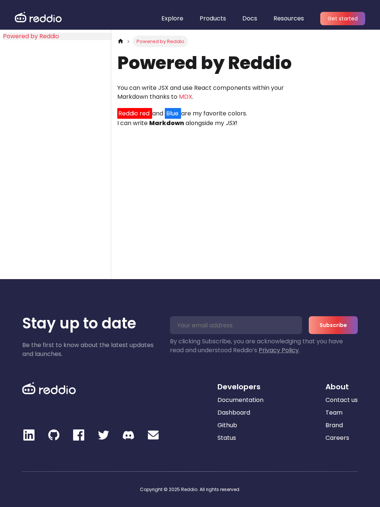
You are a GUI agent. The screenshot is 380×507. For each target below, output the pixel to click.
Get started (343, 18)
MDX (185, 96)
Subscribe (333, 325)
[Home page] (120, 41)
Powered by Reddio (31, 36)
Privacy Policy (279, 350)
